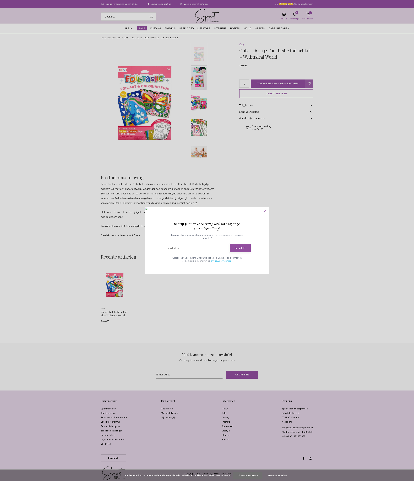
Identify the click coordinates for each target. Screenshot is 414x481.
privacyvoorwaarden (221, 261)
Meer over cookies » (277, 475)
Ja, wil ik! (240, 248)
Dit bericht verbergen (248, 475)
